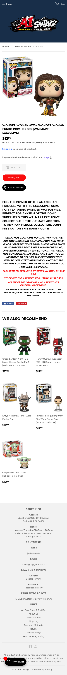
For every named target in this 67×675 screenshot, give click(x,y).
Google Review (33, 579)
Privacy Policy (33, 632)
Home (5, 46)
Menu (9, 4)
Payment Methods (33, 625)
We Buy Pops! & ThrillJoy (33, 610)
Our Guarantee (33, 617)
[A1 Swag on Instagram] (35, 646)
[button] (14, 177)
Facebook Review (33, 587)
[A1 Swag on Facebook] (30, 646)
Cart (62, 4)
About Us (33, 614)
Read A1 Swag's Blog (33, 636)
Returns (33, 629)
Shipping (7, 149)
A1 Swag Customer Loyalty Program (33, 599)
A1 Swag (24, 669)
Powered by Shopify (42, 669)
